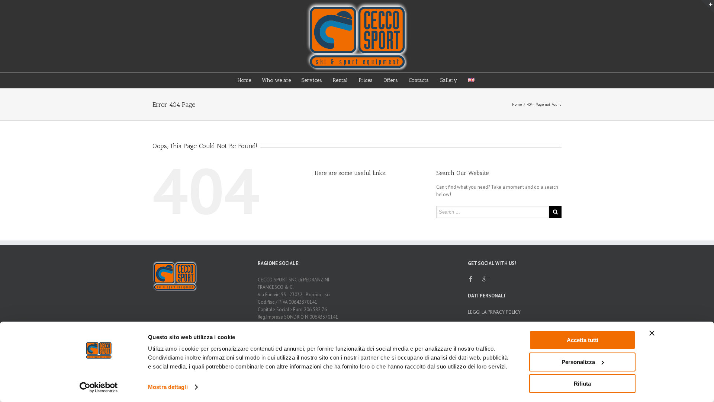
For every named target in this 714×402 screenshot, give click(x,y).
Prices (365, 80)
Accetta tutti (582, 340)
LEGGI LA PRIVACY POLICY (494, 312)
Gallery (448, 80)
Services (312, 80)
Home (244, 80)
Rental (340, 80)
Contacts (419, 80)
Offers (390, 80)
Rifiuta (582, 383)
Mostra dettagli (168, 387)
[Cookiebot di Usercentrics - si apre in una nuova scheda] (98, 387)
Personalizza (578, 362)
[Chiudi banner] (651, 333)
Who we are (276, 80)
